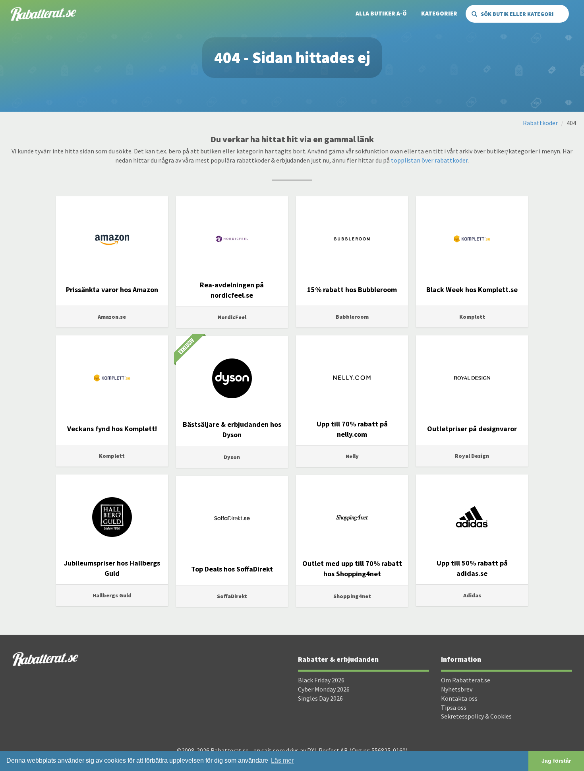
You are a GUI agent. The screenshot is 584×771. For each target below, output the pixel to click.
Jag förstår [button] (556, 760)
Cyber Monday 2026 (324, 689)
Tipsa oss (453, 707)
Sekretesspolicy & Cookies (476, 716)
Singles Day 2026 (320, 698)
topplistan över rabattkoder (429, 160)
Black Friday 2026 (321, 680)
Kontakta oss (459, 698)
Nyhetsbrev (456, 689)
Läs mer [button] (282, 760)
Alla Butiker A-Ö (381, 13)
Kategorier (439, 13)
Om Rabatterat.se (465, 680)
